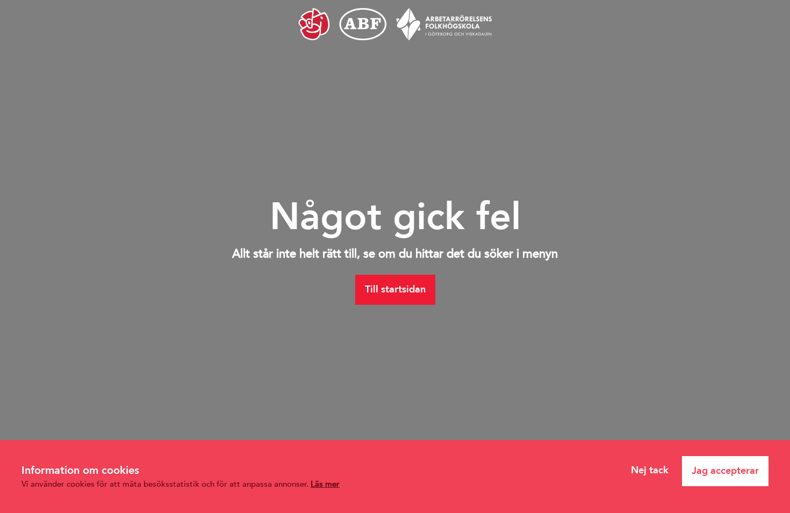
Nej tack (650, 470)
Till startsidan (395, 289)
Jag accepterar (725, 471)
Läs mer (325, 484)
